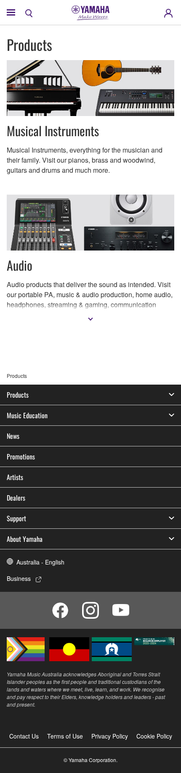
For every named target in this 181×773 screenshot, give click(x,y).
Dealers (16, 498)
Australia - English (40, 562)
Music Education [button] (27, 415)
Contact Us (24, 736)
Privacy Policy (109, 736)
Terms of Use (65, 736)
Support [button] (16, 518)
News (13, 436)
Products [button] (18, 395)
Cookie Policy (154, 736)
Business (19, 578)
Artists (15, 477)
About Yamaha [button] (25, 539)
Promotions (21, 456)
